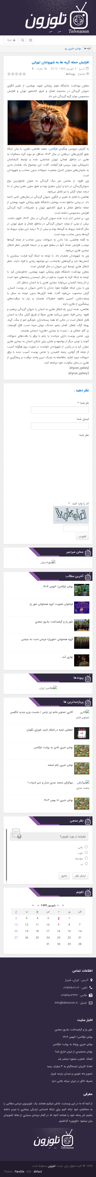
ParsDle (19, 1172)
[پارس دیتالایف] (48, 17)
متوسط (79, 859)
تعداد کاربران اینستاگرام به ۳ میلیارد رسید (69, 1066)
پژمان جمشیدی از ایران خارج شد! (73, 1052)
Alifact (38, 1172)
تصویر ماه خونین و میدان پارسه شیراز (71, 1074)
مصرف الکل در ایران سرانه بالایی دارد (72, 1081)
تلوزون (51, 1166)
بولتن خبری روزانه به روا (67, 48)
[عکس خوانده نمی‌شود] (71, 515)
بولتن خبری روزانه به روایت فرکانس (72, 1044)
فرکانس (53, 149)
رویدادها (70, 74)
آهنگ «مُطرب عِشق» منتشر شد (75, 1059)
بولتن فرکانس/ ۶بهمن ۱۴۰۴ (77, 1037)
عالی (81, 847)
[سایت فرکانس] (48, 688)
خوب (80, 853)
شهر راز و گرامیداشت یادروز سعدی (73, 1029)
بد (82, 864)
